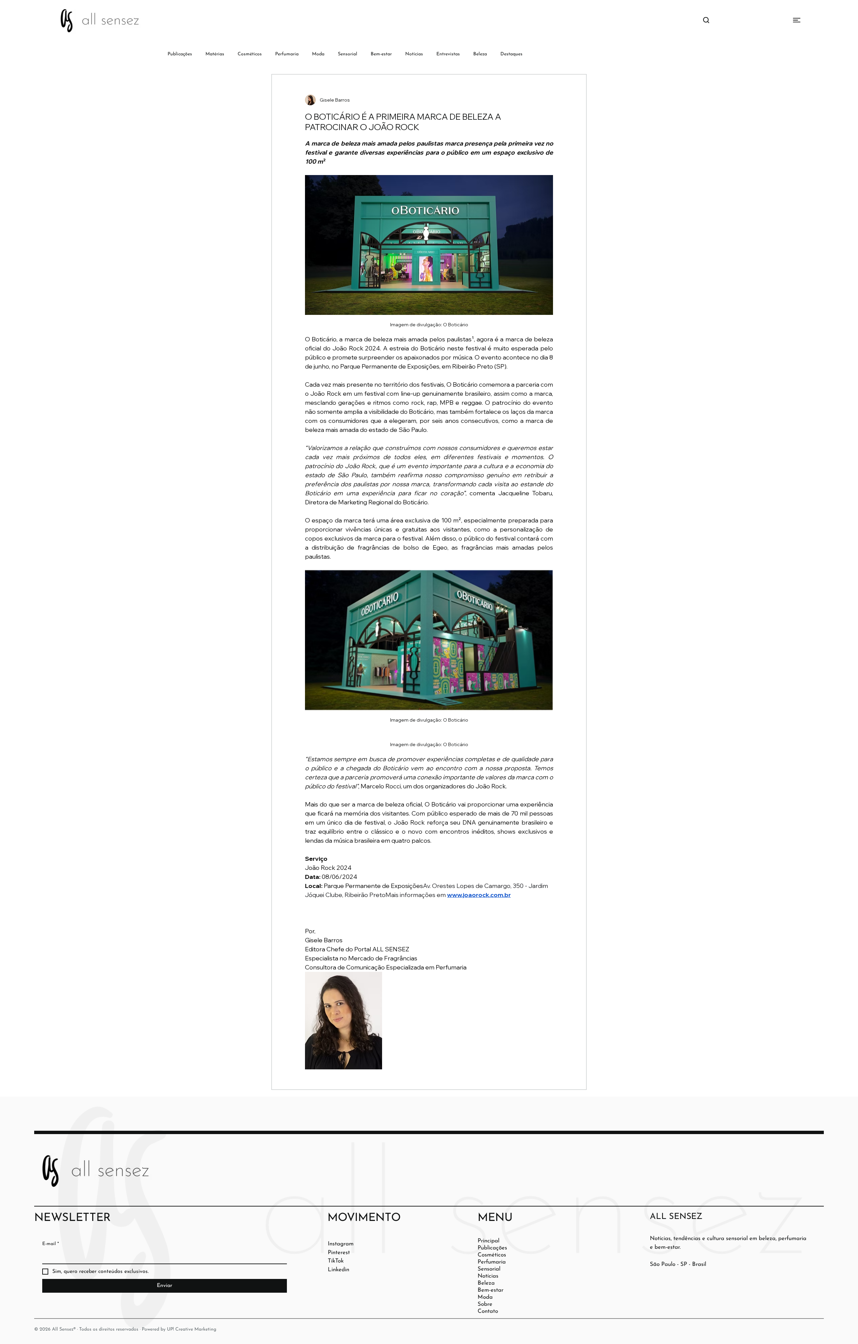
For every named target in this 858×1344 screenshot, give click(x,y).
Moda (318, 54)
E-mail (50, 1243)
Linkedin (338, 1270)
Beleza (480, 54)
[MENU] (772, 20)
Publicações (180, 54)
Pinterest (339, 1252)
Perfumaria (287, 54)
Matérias (214, 54)
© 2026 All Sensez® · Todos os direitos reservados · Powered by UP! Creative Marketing (125, 1329)
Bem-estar (381, 54)
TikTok (336, 1261)
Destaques (511, 54)
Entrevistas (448, 54)
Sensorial (347, 54)
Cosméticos (250, 54)
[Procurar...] (706, 20)
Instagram (341, 1244)
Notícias (414, 54)
